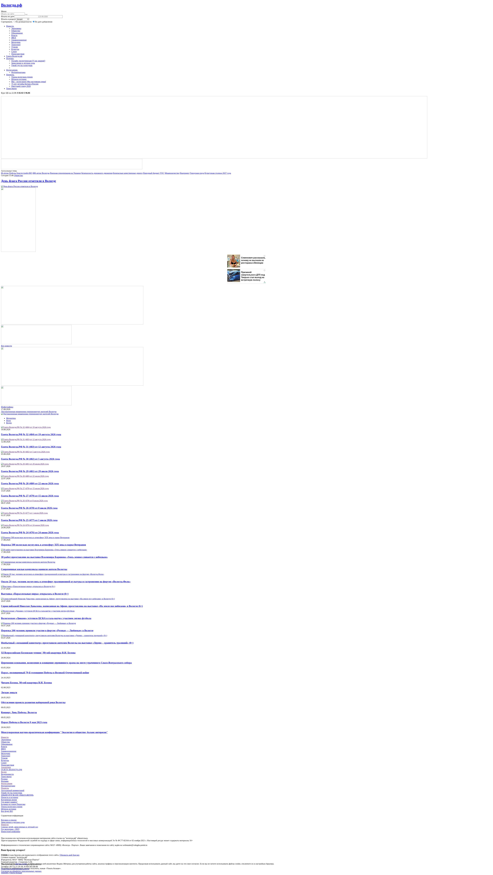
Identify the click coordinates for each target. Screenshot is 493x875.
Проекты (10, 75)
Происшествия (17, 54)
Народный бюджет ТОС (153, 173)
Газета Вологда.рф (14, 56)
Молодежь (15, 42)
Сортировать (6, 22)
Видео (9, 423)
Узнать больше (15, 873)
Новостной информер (10, 831)
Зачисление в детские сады (23, 63)
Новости (10, 26)
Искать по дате (7, 16)
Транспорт (16, 45)
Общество (15, 31)
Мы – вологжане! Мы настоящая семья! (28, 82)
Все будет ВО (7, 811)
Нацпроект (184, 173)
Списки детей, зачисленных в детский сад (19, 827)
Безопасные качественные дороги (128, 173)
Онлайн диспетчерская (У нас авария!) (28, 61)
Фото (8, 420)
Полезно (10, 58)
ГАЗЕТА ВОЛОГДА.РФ (11, 770)
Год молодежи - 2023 (10, 829)
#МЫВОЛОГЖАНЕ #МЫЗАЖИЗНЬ (17, 795)
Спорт (14, 51)
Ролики (4, 779)
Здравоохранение (19, 40)
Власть (14, 35)
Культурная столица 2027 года (218, 173)
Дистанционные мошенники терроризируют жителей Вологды (28, 411)
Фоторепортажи (18, 72)
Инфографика (7, 407)
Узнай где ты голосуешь (21, 65)
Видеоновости (7, 774)
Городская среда (197, 173)
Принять (5, 873)
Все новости (6, 346)
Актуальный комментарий (12, 790)
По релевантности (24, 22)
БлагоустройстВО (24, 173)
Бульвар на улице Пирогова (13, 804)
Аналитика (6, 767)
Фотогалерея (12, 70)
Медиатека (11, 418)
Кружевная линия (9, 800)
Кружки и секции (9, 820)
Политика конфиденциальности (15, 869)
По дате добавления (43, 22)
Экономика (16, 28)
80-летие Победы (8, 173)
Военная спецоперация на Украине (65, 173)
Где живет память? (9, 802)
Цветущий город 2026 (21, 86)
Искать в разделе (8, 19)
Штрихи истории (18, 79)
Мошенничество (172, 173)
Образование (17, 33)
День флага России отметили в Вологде (28, 181)
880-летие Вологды (41, 173)
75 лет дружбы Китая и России (24, 84)
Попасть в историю (9, 797)
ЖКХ (13, 38)
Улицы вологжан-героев (22, 77)
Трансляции (11, 88)
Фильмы (4, 781)
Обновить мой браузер (69, 855)
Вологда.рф (11, 5)
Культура (15, 49)
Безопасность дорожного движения (96, 173)
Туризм (14, 47)
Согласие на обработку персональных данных (21, 871)
